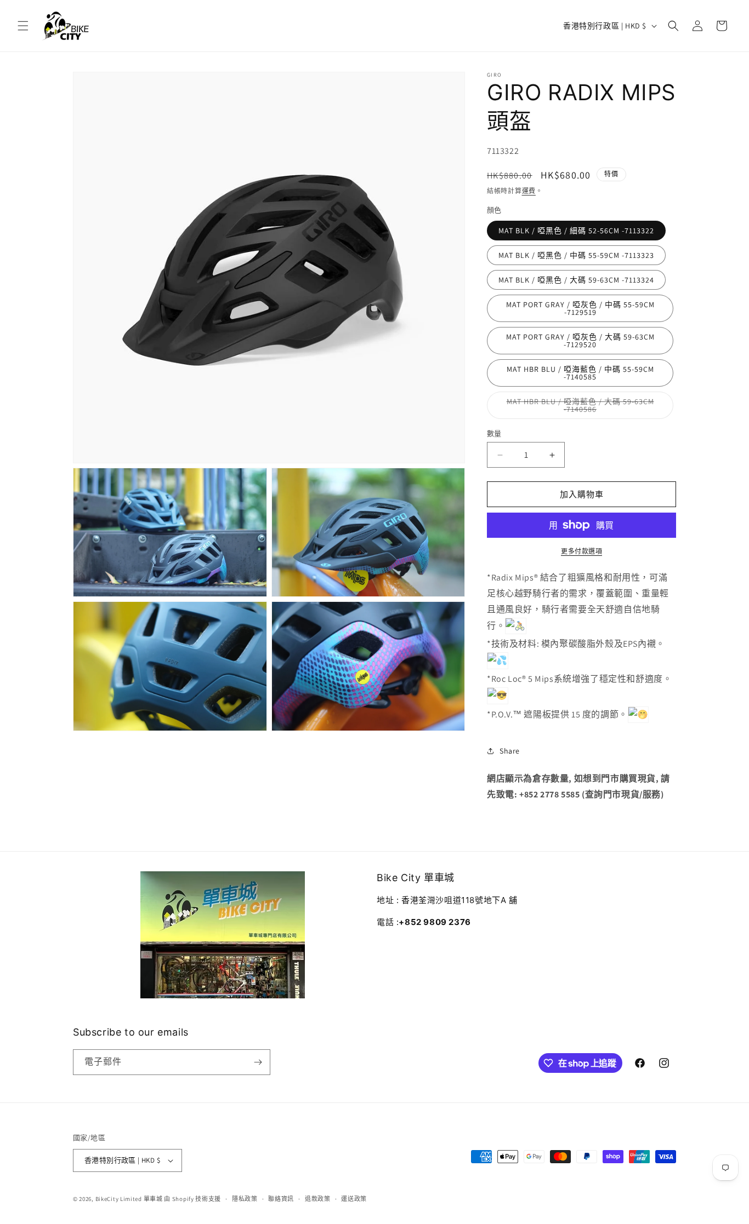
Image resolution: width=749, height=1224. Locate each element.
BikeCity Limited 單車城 (129, 1199)
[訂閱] (258, 1062)
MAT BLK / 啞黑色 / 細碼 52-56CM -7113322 (576, 230)
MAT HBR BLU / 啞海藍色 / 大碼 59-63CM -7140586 (580, 407)
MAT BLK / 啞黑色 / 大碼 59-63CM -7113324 (576, 280)
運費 (529, 191)
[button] (23, 26)
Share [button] (510, 751)
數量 (494, 433)
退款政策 (318, 1199)
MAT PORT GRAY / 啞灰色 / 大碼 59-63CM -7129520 (580, 340)
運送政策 (354, 1199)
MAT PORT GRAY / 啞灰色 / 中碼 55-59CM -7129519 (580, 308)
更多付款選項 (581, 551)
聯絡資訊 (281, 1199)
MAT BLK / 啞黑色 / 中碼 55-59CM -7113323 (576, 255)
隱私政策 (245, 1199)
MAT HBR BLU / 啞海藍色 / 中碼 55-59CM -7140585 (580, 373)
